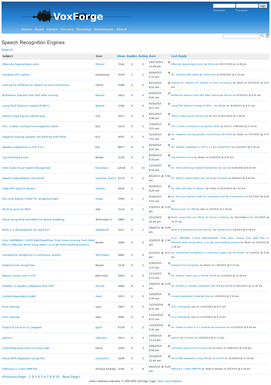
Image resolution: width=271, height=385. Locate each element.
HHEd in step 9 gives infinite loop (23, 116)
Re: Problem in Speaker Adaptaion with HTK (195, 286)
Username (219, 10)
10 (58, 377)
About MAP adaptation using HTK (23, 358)
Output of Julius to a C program (22, 327)
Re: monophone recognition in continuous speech (199, 252)
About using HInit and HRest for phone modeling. (33, 219)
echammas (209, 74)
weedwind (102, 229)
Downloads (103, 29)
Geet (98, 296)
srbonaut (101, 337)
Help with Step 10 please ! (19, 188)
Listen (52, 29)
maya (99, 198)
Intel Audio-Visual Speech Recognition (26, 167)
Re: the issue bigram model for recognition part (198, 196)
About (121, 29)
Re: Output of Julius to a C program (191, 327)
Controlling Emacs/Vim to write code (25, 348)
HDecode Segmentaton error (20, 64)
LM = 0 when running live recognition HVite (30, 126)
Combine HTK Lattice (15, 74)
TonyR (212, 275)
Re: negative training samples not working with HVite (201, 134)
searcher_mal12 (105, 178)
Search (7, 50)
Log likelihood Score (15, 157)
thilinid (99, 64)
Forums (67, 29)
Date (152, 56)
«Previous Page (14, 377)
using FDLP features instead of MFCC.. (26, 105)
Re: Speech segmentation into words (191, 178)
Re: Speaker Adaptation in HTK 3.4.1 (191, 147)
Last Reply (178, 56)
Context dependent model (19, 296)
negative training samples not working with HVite (34, 136)
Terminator (102, 254)
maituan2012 (224, 147)
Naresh (100, 95)
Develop (84, 29)
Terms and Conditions (169, 381)
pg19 (98, 327)
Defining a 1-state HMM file (19, 368)
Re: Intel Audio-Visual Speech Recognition (194, 168)
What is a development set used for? (26, 229)
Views (121, 56)
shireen (100, 188)
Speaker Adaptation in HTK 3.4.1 (23, 147)
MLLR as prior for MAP (16, 209)
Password (241, 10)
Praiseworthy (237, 196)
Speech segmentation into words (23, 178)
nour (224, 168)
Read (39, 29)
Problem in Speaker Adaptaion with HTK (28, 285)
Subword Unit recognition (18, 265)
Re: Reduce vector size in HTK (188, 275)
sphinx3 (7, 337)
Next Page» (71, 377)
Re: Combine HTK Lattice (185, 74)
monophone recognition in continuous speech (31, 254)
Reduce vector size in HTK (19, 275)
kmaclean (101, 167)
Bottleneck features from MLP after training (30, 95)
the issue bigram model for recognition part (30, 198)
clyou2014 (102, 358)
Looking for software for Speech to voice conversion (35, 84)
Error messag (10, 306)
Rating (143, 56)
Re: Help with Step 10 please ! (188, 188)
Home (26, 29)
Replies (132, 56)
